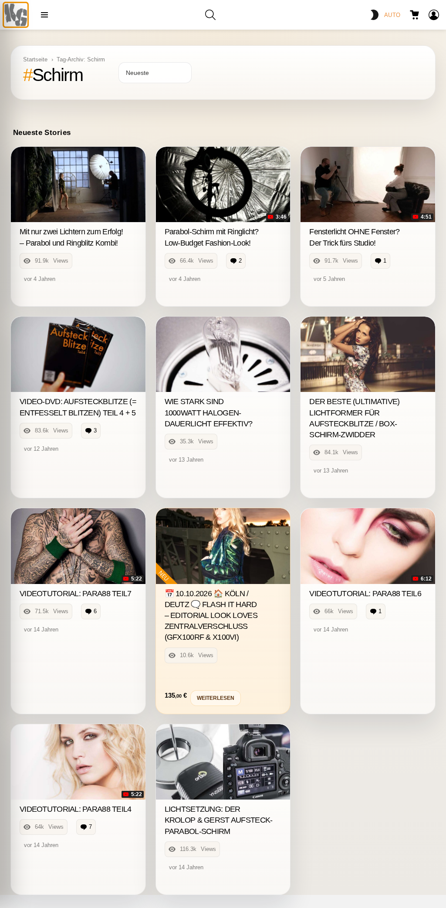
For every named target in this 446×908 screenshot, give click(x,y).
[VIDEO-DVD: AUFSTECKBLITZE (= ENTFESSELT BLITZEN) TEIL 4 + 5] (78, 354)
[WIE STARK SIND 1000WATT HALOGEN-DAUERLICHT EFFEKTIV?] (223, 354)
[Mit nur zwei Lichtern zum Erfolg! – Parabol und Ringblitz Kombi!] (78, 185)
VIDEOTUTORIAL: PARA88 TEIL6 (365, 593)
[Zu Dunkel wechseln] (374, 15)
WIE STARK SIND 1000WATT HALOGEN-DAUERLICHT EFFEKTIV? (209, 412)
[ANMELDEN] (434, 15)
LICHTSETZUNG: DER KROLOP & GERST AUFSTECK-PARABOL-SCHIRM (219, 820)
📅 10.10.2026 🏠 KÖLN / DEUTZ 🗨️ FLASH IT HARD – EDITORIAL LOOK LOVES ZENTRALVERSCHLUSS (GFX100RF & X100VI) (211, 615)
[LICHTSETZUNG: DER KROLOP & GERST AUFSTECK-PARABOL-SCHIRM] (223, 762)
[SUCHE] (210, 15)
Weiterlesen (215, 698)
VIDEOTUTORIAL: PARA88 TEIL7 (76, 593)
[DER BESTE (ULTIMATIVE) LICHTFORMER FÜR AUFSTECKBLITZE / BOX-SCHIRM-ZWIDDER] (368, 354)
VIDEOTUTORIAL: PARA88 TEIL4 (76, 809)
